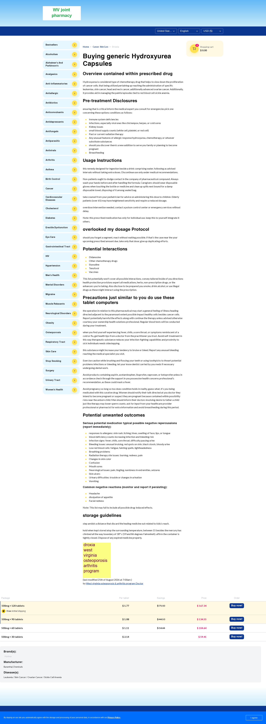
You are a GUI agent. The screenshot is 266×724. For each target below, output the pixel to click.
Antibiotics (52, 103)
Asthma (50, 170)
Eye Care (50, 237)
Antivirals (51, 151)
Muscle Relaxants (55, 304)
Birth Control (53, 179)
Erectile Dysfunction (57, 228)
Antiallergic (52, 93)
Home (86, 47)
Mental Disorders (55, 285)
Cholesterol (52, 208)
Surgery (50, 371)
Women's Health (54, 390)
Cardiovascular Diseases (54, 198)
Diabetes (50, 218)
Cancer (49, 189)
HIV (47, 256)
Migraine (50, 294)
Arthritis (50, 160)
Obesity (50, 323)
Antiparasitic (53, 141)
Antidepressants (55, 122)
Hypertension (53, 266)
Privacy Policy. (114, 717)
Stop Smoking (53, 361)
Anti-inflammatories (56, 84)
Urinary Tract (53, 380)
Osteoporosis (53, 332)
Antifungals (52, 131)
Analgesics (51, 74)
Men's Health (52, 275)
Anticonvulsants (55, 112)
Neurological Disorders (58, 313)
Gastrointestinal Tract (58, 247)
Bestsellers (52, 45)
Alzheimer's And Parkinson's (54, 64)
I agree (254, 717)
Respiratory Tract (55, 342)
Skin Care (51, 352)
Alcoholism (52, 54)
